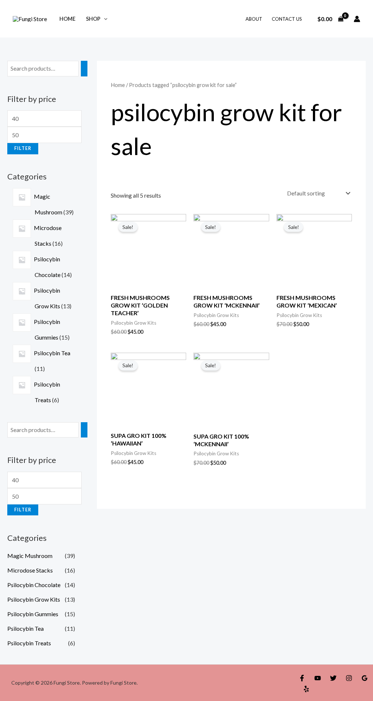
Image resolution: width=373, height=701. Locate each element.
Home (67, 19)
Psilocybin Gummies (32, 613)
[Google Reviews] (364, 678)
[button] (104, 19)
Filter (22, 148)
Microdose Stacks (30, 570)
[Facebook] (302, 678)
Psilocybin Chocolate (33, 584)
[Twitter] (333, 678)
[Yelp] (306, 689)
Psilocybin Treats (29, 642)
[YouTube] (317, 678)
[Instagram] (349, 678)
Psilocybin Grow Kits (33, 599)
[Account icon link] (357, 19)
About (254, 19)
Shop (93, 19)
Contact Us (287, 19)
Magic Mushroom (29, 555)
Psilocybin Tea (25, 628)
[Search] (84, 68)
